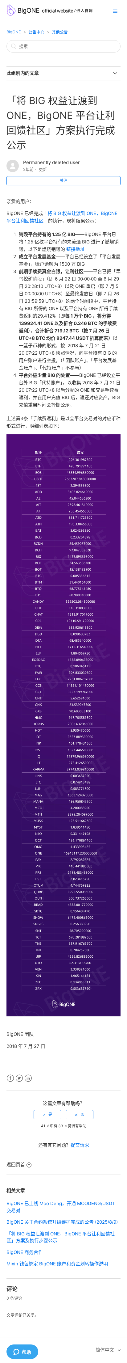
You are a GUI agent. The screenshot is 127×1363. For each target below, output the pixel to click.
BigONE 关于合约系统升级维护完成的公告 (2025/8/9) (62, 1222)
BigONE (13, 31)
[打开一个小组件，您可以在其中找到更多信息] (22, 1352)
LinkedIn (28, 1078)
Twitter (19, 1078)
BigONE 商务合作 (24, 1252)
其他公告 (60, 31)
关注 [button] (63, 180)
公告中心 (36, 31)
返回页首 (15, 1164)
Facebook (10, 1078)
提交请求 (80, 1145)
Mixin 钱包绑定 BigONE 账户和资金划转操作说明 (57, 1264)
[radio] (47, 1114)
